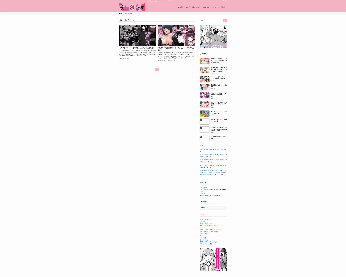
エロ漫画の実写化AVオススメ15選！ (210, 149)
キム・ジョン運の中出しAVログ (209, 225)
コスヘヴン (203, 193)
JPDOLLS (202, 236)
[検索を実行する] (225, 20)
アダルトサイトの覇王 (206, 244)
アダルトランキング (205, 219)
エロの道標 (203, 238)
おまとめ (202, 221)
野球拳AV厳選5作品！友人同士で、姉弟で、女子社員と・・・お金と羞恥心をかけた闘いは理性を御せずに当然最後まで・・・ (213, 172)
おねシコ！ (203, 228)
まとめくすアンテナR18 (206, 223)
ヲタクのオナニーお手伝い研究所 (209, 231)
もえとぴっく (203, 187)
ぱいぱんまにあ (204, 240)
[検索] (226, 1)
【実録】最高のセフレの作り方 (208, 242)
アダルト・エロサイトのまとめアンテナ (211, 229)
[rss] (223, 1)
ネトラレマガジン (205, 234)
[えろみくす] (132, 7)
